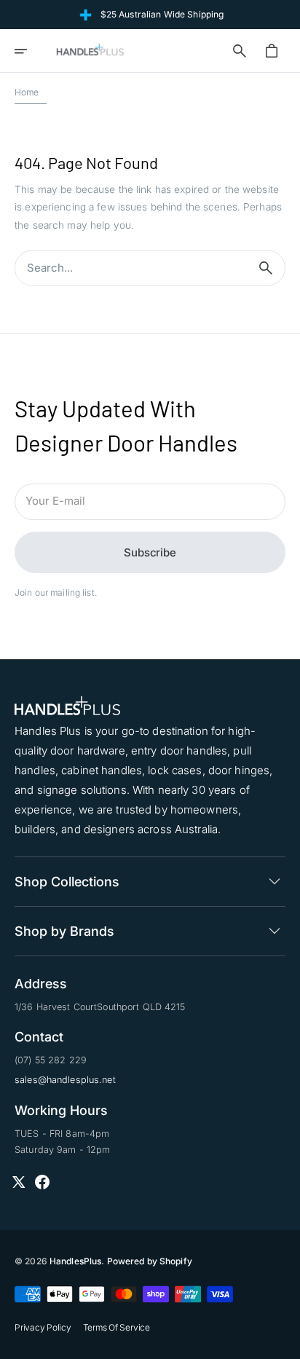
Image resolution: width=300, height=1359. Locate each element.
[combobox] (131, 268)
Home (27, 92)
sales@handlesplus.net (65, 1079)
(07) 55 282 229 (51, 1060)
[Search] (266, 268)
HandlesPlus (75, 1261)
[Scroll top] (282, 1341)
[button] (31, 51)
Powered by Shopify (149, 1261)
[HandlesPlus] (90, 51)
